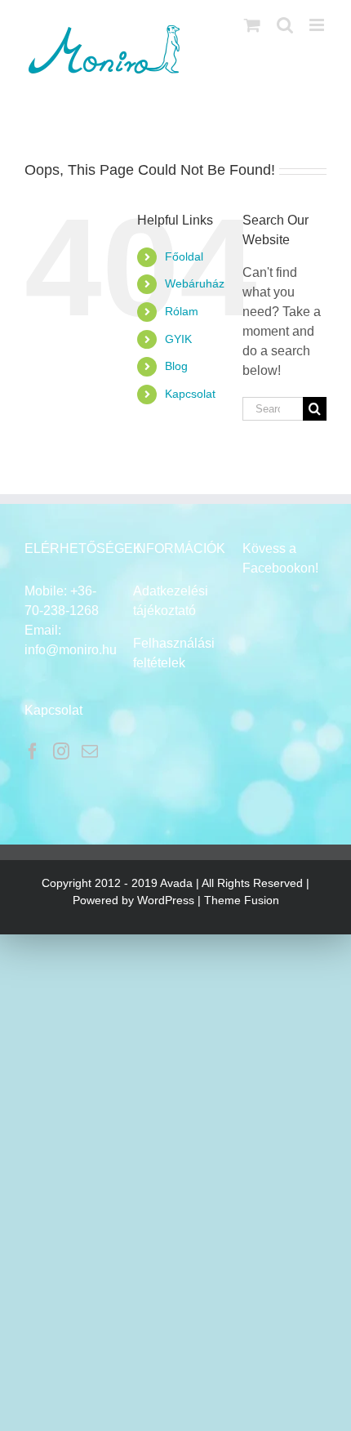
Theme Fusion (241, 900)
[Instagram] (61, 751)
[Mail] (90, 751)
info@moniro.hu (70, 650)
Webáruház (194, 283)
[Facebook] (32, 751)
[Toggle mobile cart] (252, 24)
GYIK (178, 338)
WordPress (165, 900)
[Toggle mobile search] (285, 24)
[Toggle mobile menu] (318, 24)
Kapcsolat (190, 393)
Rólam (181, 311)
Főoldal (184, 256)
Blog (176, 365)
